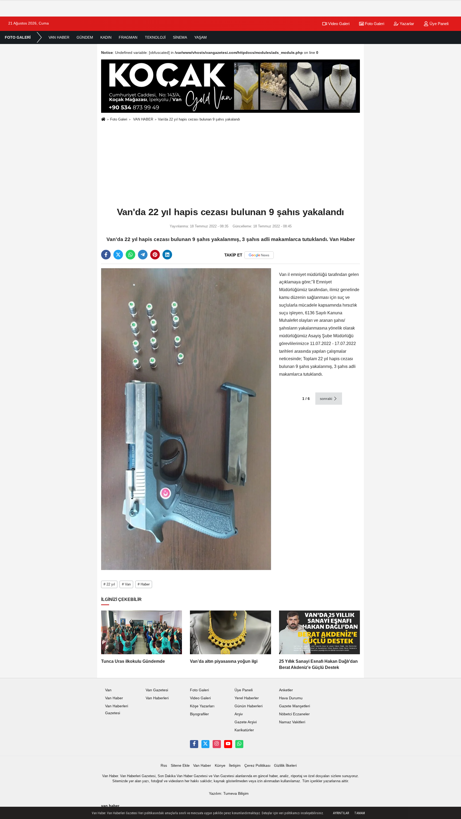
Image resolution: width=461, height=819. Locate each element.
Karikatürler (244, 730)
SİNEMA (180, 37)
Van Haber (114, 698)
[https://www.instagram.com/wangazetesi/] (217, 744)
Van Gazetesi (157, 690)
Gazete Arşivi (246, 722)
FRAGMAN (128, 37)
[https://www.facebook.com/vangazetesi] (194, 744)
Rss (164, 766)
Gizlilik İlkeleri (285, 766)
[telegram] (143, 254)
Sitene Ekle (180, 766)
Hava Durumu (291, 698)
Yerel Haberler (247, 698)
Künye (220, 766)
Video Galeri (338, 23)
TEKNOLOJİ (155, 37)
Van (108, 690)
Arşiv (239, 714)
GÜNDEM (85, 37)
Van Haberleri (157, 698)
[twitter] (118, 254)
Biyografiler (199, 714)
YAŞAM (200, 37)
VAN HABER (59, 37)
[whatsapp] (130, 254)
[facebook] (106, 254)
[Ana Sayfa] (103, 120)
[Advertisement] (230, 164)
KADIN (106, 37)
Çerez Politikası (257, 766)
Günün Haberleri (249, 706)
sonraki (326, 398)
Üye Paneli (438, 23)
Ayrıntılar (341, 813)
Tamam (359, 813)
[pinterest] (155, 254)
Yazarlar (406, 23)
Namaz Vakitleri (292, 722)
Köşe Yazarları (202, 706)
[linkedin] (167, 254)
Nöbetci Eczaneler (294, 714)
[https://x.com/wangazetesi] (205, 744)
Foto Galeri (374, 23)
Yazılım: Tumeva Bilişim (229, 794)
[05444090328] (239, 744)
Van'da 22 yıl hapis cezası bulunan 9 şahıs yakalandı (199, 119)
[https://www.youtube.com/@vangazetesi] (228, 744)
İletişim (235, 766)
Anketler (286, 690)
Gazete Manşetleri (294, 706)
